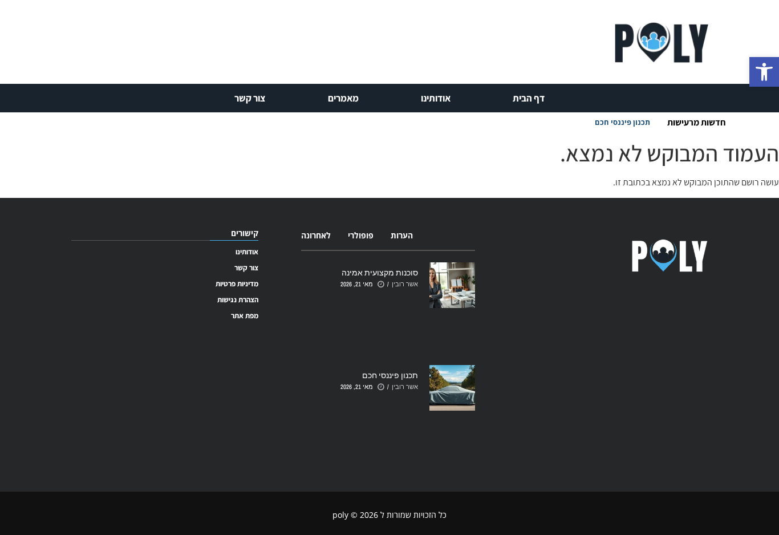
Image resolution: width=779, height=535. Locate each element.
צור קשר (250, 98)
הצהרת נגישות (237, 300)
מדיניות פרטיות (237, 284)
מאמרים (343, 98)
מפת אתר (244, 316)
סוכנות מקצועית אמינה (380, 272)
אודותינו (436, 98)
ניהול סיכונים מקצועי (616, 122)
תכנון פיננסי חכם (390, 375)
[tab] (402, 235)
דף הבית (529, 98)
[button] (764, 72)
